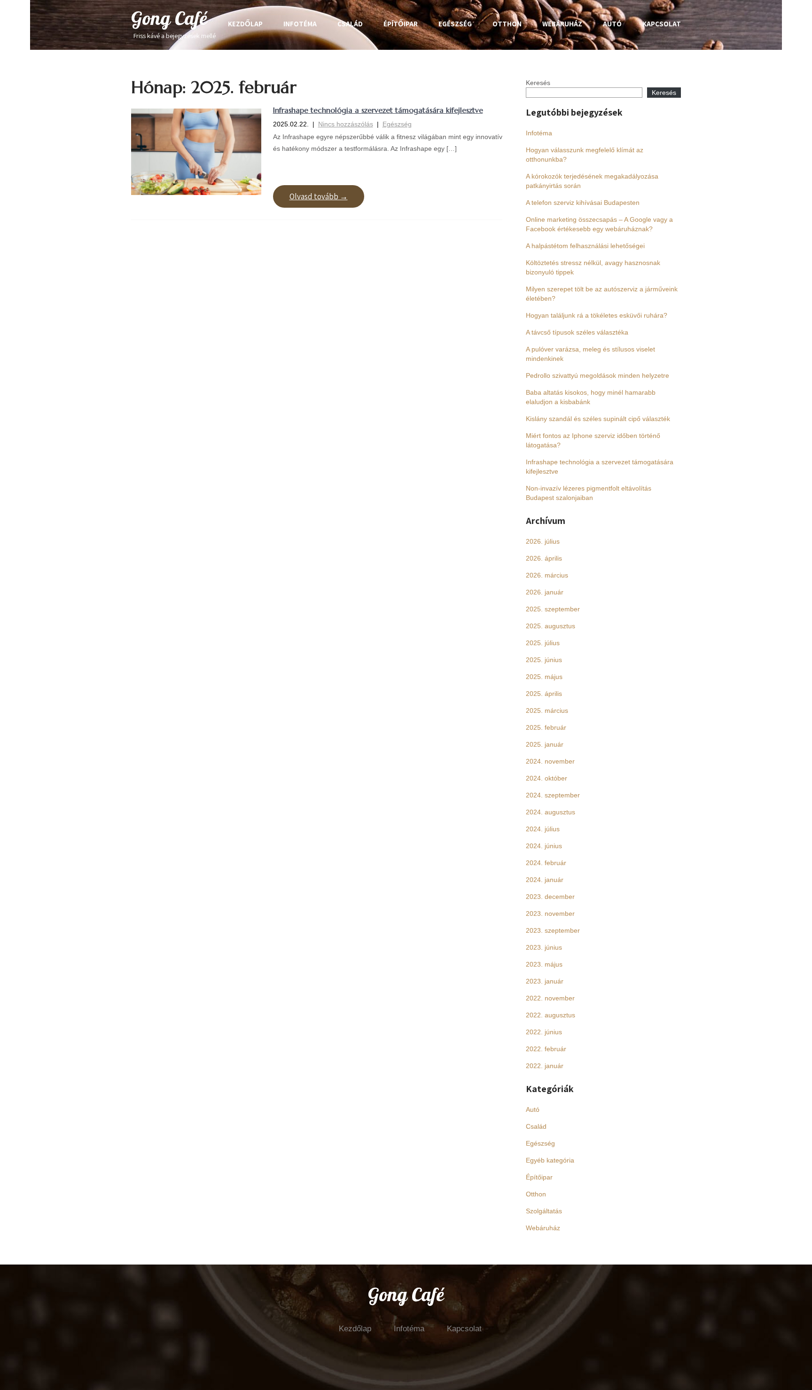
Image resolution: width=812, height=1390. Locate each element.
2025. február (546, 727)
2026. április (544, 558)
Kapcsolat (661, 23)
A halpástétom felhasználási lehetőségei (585, 246)
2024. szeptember (553, 795)
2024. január (544, 879)
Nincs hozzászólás (345, 124)
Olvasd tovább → (318, 196)
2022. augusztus (550, 1015)
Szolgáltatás (544, 1211)
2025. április (544, 693)
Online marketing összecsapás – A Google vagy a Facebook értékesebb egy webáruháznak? (599, 224)
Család (350, 23)
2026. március (547, 575)
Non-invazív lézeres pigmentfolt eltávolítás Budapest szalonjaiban (588, 492)
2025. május (544, 676)
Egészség (455, 23)
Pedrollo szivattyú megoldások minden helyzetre (597, 375)
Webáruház (562, 23)
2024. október (546, 778)
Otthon (507, 23)
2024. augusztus (550, 812)
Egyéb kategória (550, 1160)
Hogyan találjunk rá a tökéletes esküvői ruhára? (596, 315)
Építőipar (400, 23)
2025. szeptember (553, 609)
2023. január (544, 981)
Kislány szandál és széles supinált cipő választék (598, 418)
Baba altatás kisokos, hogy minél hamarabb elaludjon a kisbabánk (591, 397)
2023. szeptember (553, 930)
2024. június (544, 846)
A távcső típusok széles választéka (577, 332)
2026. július (543, 541)
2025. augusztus (550, 626)
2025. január (544, 744)
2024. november (550, 761)
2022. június (544, 1032)
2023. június (544, 947)
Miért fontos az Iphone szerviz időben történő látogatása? (593, 440)
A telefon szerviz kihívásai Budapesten (583, 202)
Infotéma (300, 23)
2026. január (544, 592)
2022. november (550, 998)
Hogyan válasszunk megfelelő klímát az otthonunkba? (584, 154)
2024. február (546, 863)
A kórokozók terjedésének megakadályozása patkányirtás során (592, 180)
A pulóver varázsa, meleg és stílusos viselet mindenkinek (590, 353)
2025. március (547, 710)
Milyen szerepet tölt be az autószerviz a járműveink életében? (602, 293)
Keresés (538, 82)
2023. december (550, 896)
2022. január (544, 1066)
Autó (612, 23)
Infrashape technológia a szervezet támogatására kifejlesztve (378, 110)
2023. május (544, 964)
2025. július (543, 643)
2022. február (546, 1049)
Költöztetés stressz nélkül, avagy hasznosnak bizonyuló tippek (593, 267)
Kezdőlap (245, 23)
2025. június (544, 660)
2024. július (543, 829)
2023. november (550, 913)
